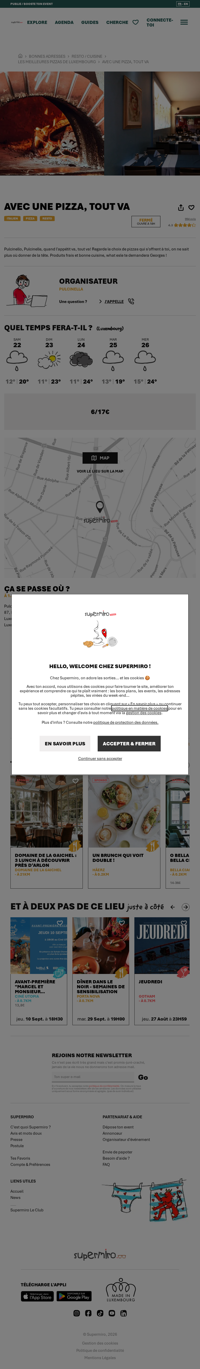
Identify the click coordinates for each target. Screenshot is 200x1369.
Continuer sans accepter (100, 758)
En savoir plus (65, 743)
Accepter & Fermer (129, 743)
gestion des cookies (143, 713)
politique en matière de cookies (139, 708)
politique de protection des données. (126, 722)
